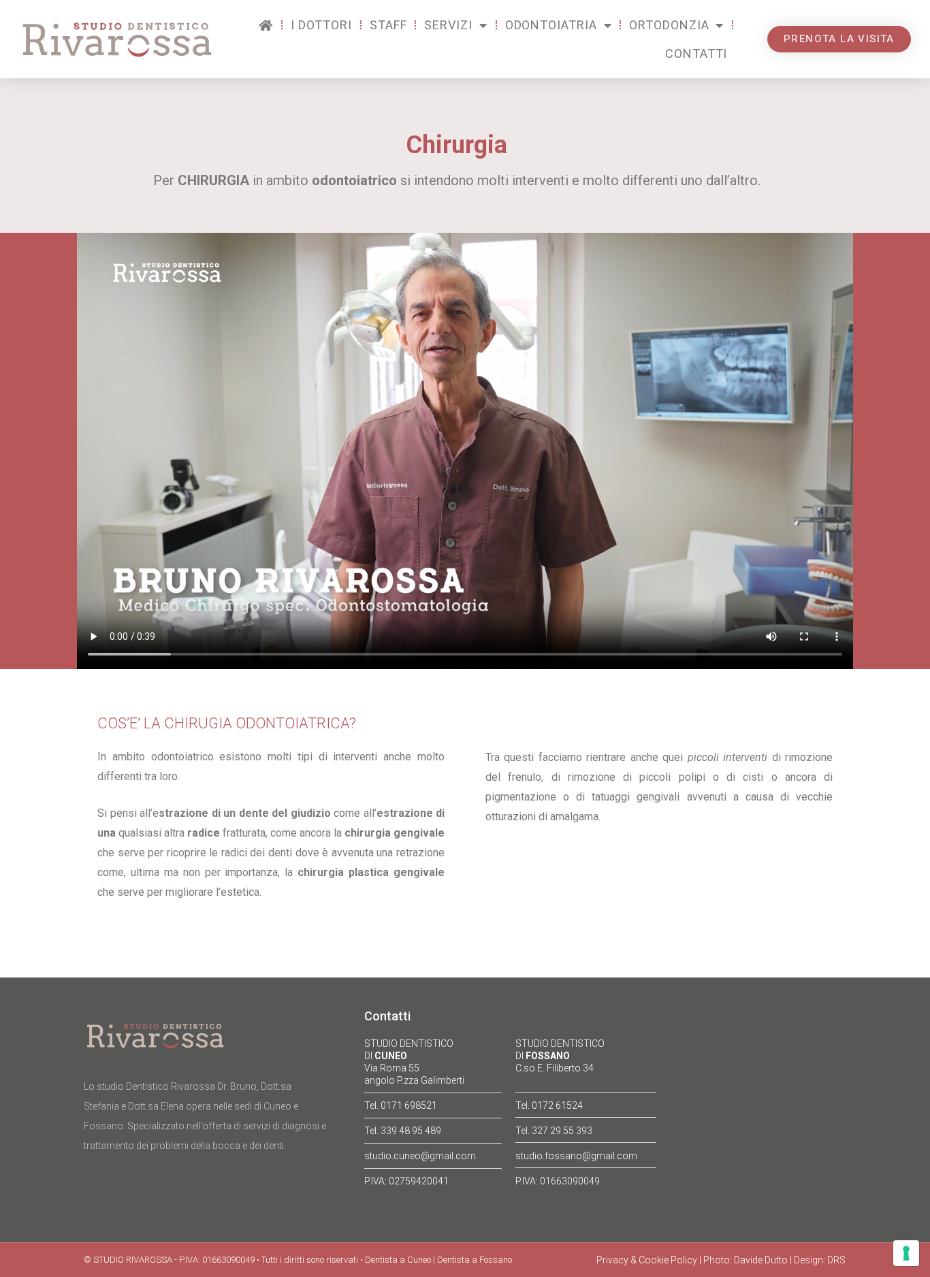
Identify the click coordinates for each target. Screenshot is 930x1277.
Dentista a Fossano (474, 1260)
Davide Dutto (761, 1260)
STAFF (388, 25)
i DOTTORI (321, 25)
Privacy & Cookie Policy (646, 1260)
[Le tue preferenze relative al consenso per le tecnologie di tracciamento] (906, 1253)
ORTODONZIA (669, 25)
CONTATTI (696, 53)
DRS (836, 1260)
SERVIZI (448, 25)
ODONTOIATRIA (551, 25)
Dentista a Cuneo (398, 1260)
